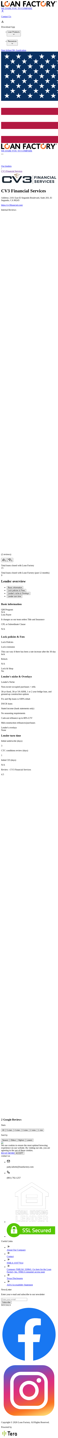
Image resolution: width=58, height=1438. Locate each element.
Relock (4, 659)
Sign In (4, 50)
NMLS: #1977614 (15, 1263)
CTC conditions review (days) (14, 750)
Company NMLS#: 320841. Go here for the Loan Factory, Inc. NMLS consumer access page (29, 1270)
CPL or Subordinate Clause (13, 624)
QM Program (7, 609)
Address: (5, 198)
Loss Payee (6, 614)
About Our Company (16, 1250)
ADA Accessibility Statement (20, 1285)
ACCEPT (19, 1153)
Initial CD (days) (8, 760)
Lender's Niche (8, 682)
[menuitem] (14, 33)
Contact (10, 1256)
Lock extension (8, 647)
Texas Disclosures (15, 1278)
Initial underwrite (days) (11, 741)
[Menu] (2, 154)
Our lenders (6, 166)
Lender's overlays (9, 727)
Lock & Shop (7, 668)
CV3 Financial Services (11, 171)
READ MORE (8, 1153)
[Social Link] (29, 1361)
